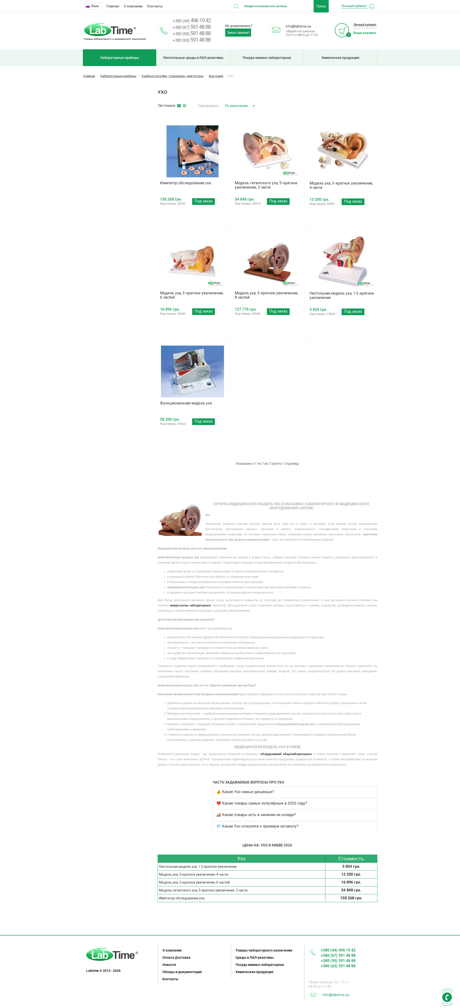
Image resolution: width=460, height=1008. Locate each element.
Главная (112, 6)
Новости (169, 965)
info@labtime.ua (335, 995)
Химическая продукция (340, 58)
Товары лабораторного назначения (264, 950)
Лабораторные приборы (119, 58)
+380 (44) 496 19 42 (338, 950)
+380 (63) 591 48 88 (338, 966)
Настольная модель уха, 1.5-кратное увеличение (342, 295)
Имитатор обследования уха (185, 183)
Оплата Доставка (176, 957)
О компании (133, 6)
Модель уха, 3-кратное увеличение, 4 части (341, 185)
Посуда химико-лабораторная (267, 58)
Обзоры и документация (182, 972)
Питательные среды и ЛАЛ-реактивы (193, 58)
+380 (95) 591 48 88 (338, 960)
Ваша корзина (364, 33)
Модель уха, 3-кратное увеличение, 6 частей (192, 295)
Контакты (155, 6)
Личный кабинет (364, 24)
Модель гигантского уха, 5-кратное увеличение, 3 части (266, 185)
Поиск (321, 6)
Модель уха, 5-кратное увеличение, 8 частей (266, 295)
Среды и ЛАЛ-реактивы (255, 957)
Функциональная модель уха (186, 403)
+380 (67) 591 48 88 (338, 955)
